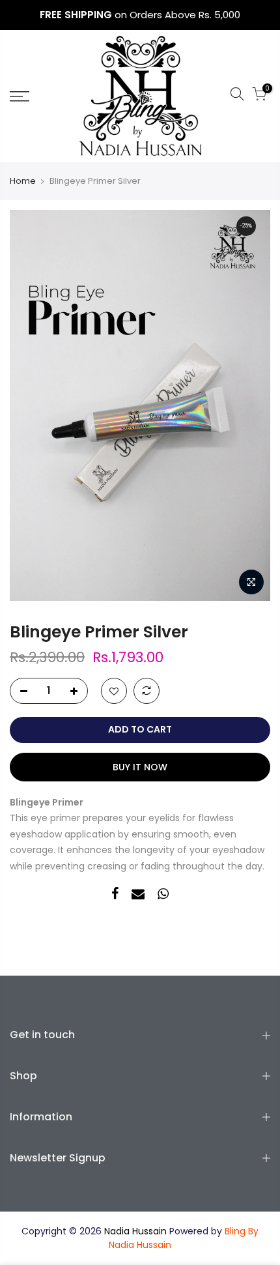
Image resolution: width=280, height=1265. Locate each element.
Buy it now (140, 767)
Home (23, 181)
